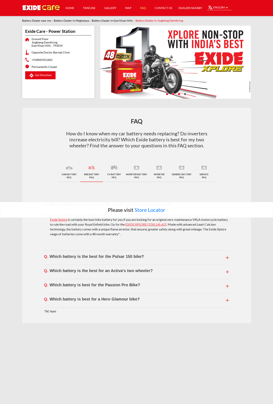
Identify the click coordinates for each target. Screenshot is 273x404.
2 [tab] (173, 94)
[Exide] (41, 8)
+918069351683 (42, 59)
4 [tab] (185, 94)
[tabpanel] (175, 62)
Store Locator (150, 210)
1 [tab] (167, 94)
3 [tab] (179, 94)
